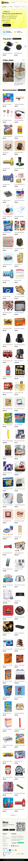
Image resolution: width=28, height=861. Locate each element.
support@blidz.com (20, 836)
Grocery (10, 6)
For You (4, 6)
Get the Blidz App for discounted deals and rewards (14, 859)
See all (23, 60)
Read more (6, 25)
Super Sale (17, 6)
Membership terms (6, 838)
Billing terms (5, 845)
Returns (4, 841)
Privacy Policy (5, 843)
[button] (8, 48)
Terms (4, 836)
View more (13, 815)
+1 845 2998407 (20, 837)
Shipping (4, 839)
